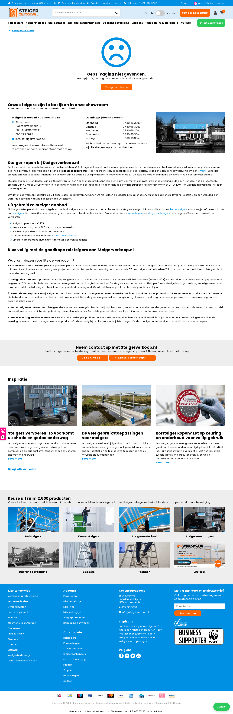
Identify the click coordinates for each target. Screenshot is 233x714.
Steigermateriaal (73, 648)
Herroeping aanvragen (76, 623)
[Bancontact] (71, 697)
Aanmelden (188, 613)
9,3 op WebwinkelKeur (65, 235)
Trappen (68, 670)
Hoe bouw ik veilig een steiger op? (139, 626)
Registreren (70, 596)
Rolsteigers (69, 637)
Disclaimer (14, 628)
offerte (202, 170)
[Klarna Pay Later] (163, 697)
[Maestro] (81, 697)
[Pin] (91, 697)
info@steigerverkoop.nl (31, 139)
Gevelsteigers (71, 675)
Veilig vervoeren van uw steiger (137, 637)
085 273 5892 (24, 134)
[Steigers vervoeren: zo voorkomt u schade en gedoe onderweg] (42, 405)
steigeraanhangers (159, 213)
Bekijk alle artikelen (22, 469)
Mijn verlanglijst (72, 612)
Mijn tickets (70, 606)
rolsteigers (18, 213)
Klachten (13, 617)
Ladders (67, 664)
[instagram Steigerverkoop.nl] (127, 656)
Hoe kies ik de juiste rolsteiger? (137, 633)
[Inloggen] (215, 12)
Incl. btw (171, 13)
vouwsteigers (135, 213)
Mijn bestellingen (73, 601)
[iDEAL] (60, 697)
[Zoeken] (116, 13)
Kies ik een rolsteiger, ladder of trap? (140, 629)
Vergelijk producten (74, 617)
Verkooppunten (17, 606)
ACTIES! (67, 680)
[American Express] (132, 697)
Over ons (13, 639)
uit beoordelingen (211, 3)
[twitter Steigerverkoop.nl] (132, 656)
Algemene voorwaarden (22, 623)
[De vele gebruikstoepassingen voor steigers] (116, 405)
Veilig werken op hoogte (133, 641)
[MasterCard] (112, 697)
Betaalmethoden (18, 601)
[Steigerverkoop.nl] (24, 12)
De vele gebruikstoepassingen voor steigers (112, 435)
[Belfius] (153, 697)
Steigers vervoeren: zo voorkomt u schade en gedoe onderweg (41, 435)
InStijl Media (174, 702)
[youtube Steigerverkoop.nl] (138, 656)
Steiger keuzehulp (195, 13)
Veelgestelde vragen (20, 655)
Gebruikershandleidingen (22, 660)
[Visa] (122, 697)
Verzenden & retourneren (23, 596)
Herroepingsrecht (18, 612)
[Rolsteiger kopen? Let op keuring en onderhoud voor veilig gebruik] (190, 405)
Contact (186, 3)
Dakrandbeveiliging (74, 659)
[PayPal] (173, 697)
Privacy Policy (16, 633)
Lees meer (15, 458)
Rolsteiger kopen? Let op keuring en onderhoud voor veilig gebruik (189, 435)
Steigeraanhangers (74, 654)
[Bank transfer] (101, 697)
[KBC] (142, 697)
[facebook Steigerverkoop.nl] (121, 656)
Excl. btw (149, 13)
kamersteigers (178, 209)
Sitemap (13, 649)
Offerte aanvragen (211, 23)
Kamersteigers (71, 643)
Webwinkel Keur (96, 711)
